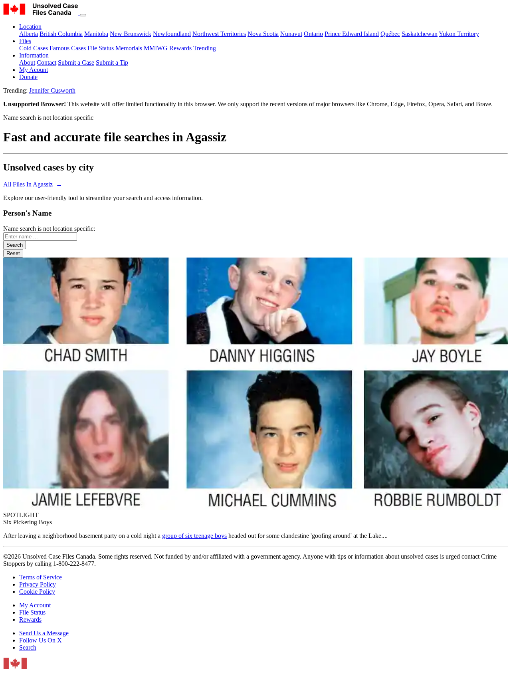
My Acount (33, 69)
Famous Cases (68, 48)
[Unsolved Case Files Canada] (41, 13)
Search (27, 647)
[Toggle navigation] (83, 15)
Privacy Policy (37, 584)
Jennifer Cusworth (52, 90)
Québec (390, 33)
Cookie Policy (37, 591)
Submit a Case (76, 62)
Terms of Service (40, 577)
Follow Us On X (40, 640)
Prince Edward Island (352, 33)
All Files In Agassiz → (32, 184)
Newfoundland (172, 33)
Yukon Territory (459, 33)
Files (25, 41)
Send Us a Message (44, 633)
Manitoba (96, 33)
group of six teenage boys (194, 535)
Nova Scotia (263, 33)
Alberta (28, 33)
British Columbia (61, 33)
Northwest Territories (219, 33)
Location (30, 26)
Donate (28, 76)
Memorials (128, 48)
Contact (46, 62)
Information (34, 55)
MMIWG (156, 48)
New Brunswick (130, 33)
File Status (100, 48)
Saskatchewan (420, 33)
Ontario (313, 33)
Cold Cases (33, 48)
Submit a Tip (112, 62)
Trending (204, 48)
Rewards (180, 48)
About (27, 62)
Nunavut (291, 33)
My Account (35, 605)
